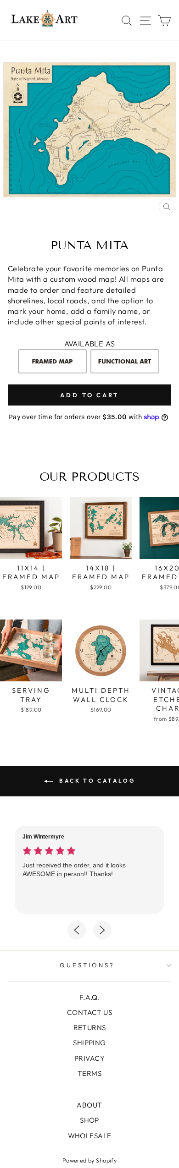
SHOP (89, 1120)
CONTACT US (89, 1012)
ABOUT (89, 1105)
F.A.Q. (89, 997)
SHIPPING (89, 1042)
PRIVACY (89, 1058)
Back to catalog (96, 780)
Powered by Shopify (89, 1160)
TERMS (89, 1073)
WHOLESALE (90, 1135)
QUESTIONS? (87, 965)
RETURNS (89, 1027)
